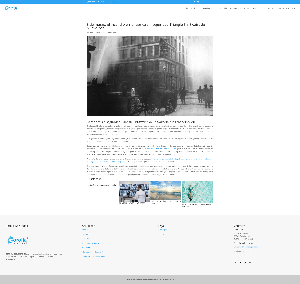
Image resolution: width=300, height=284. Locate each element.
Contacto (270, 8)
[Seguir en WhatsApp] (250, 262)
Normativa (86, 234)
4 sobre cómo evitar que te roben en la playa (165, 202)
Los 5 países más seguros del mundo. (101, 185)
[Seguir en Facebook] (236, 262)
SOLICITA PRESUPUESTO (286, 8)
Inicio (186, 8)
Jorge (92, 32)
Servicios (194, 8)
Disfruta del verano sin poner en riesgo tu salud (197, 205)
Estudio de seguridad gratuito (93, 256)
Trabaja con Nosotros (90, 243)
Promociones (206, 8)
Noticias (247, 8)
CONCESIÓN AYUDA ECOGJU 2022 (132, 203)
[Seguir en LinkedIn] (240, 262)
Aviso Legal (162, 230)
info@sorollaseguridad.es (249, 247)
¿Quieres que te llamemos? (92, 252)
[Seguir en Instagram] (245, 262)
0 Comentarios (112, 32)
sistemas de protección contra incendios (159, 149)
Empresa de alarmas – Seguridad (228, 8)
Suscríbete (86, 247)
